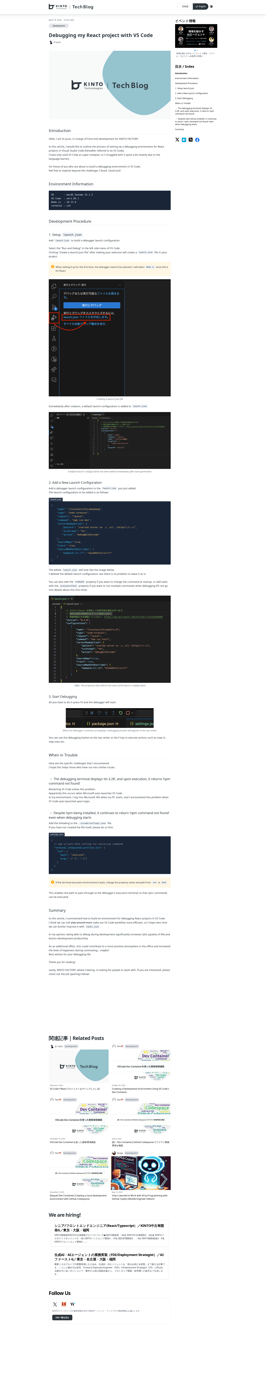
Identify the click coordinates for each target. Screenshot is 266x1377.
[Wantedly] (73, 1304)
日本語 (185, 6)
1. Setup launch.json (184, 88)
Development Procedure (186, 83)
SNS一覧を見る (62, 1317)
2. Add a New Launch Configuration (191, 93)
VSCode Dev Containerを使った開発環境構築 (73, 1142)
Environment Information (187, 78)
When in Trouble (182, 103)
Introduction (181, 73)
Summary (179, 129)
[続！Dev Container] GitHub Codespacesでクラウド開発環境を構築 (140, 1144)
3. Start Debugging (184, 98)
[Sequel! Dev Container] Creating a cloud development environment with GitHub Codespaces (78, 1197)
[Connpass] (64, 1304)
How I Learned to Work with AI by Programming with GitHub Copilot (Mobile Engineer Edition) (139, 1197)
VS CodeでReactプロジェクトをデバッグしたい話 (75, 1088)
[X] (55, 1304)
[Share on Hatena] (184, 140)
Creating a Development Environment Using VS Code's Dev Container (140, 1090)
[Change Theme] (211, 6)
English (202, 6)
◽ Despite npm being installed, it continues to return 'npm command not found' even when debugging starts (196, 121)
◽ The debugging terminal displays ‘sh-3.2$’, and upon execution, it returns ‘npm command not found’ (194, 111)
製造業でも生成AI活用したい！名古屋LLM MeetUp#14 (194, 54)
